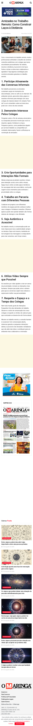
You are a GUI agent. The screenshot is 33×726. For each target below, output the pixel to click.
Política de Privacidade (8, 697)
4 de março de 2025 (26, 33)
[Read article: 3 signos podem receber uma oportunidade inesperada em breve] (16, 655)
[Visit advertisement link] (16, 12)
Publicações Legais (7, 699)
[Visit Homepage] (16, 2)
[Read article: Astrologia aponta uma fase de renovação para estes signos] (16, 557)
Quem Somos (5, 701)
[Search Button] (31, 3)
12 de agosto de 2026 (8, 546)
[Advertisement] (16, 152)
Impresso (4, 692)
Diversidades (6, 538)
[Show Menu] (2, 3)
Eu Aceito (19, 723)
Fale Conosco (5, 694)
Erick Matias (7, 33)
